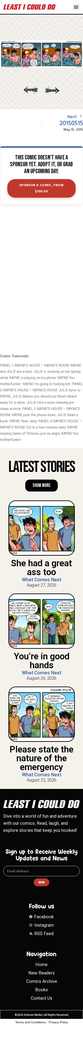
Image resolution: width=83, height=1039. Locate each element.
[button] (76, 7)
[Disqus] (41, 279)
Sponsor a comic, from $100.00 (41, 188)
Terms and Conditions (30, 1022)
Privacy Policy (58, 1022)
